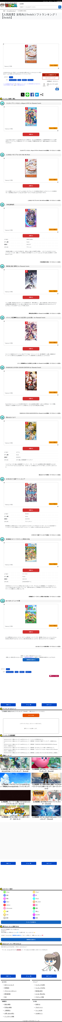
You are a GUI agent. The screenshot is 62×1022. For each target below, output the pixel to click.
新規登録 (19, 949)
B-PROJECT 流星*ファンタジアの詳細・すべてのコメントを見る (46, 535)
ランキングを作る (40, 988)
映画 (7, 898)
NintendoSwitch (13, 80)
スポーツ (8, 904)
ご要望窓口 (7, 1010)
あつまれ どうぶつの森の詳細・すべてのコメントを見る (48, 646)
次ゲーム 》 (49, 704)
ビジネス (38, 914)
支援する (37, 1004)
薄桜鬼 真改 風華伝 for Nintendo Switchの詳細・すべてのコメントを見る (44, 313)
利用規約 (6, 988)
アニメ (37, 892)
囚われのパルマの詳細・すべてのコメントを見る (49, 474)
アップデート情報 (9, 1016)
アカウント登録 (39, 997)
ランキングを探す (40, 985)
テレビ (37, 898)
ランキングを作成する (31, 922)
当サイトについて (9, 985)
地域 (37, 917)
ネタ (7, 914)
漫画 (7, 895)
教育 (7, 917)
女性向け (24, 80)
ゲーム (11, 77)
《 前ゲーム (8, 704)
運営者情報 (7, 994)
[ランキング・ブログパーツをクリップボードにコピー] (42, 94)
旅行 (37, 904)
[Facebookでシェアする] (32, 94)
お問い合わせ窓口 (9, 1013)
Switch (19, 80)
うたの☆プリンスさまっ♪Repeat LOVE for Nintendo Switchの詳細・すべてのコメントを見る (40, 150)
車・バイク (38, 901)
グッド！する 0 (54, 676)
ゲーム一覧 (28, 704)
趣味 (37, 908)
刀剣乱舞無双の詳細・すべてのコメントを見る (50, 262)
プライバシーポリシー (10, 991)
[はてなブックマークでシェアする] (37, 94)
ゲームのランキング (11, 10)
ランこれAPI (38, 1010)
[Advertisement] (31, 32)
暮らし (37, 911)
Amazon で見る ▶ (53, 65)
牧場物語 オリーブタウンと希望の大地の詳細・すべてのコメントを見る (44, 596)
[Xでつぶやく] (22, 94)
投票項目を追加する (31, 939)
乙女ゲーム (30, 80)
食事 (7, 911)
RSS (5, 997)
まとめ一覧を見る (40, 994)
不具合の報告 (8, 1007)
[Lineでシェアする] (27, 94)
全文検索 (22, 3)
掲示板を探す (39, 991)
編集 (57, 89)
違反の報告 (7, 1004)
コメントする (31, 715)
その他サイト (39, 1013)
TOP (4, 10)
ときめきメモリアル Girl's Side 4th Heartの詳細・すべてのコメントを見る (44, 200)
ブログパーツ (39, 1007)
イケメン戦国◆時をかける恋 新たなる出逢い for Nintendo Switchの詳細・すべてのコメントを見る (38, 363)
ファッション (9, 908)
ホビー (7, 901)
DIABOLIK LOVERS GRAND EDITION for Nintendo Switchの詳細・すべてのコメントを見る (40, 413)
